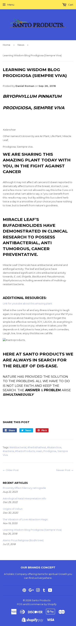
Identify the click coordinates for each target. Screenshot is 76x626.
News (21, 44)
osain (39, 451)
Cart (70, 4)
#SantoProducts (25, 451)
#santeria (8, 451)
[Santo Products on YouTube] (50, 590)
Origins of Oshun (13, 508)
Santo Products (41, 600)
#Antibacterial (17, 447)
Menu (10, 4)
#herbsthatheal (36, 447)
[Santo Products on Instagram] (38, 590)
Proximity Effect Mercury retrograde (24, 487)
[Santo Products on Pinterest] (24, 590)
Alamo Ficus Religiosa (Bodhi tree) (23, 540)
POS (20, 604)
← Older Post (11, 470)
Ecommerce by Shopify (42, 604)
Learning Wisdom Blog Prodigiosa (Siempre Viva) (32, 529)
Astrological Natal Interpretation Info (24, 498)
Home (6, 44)
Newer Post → (64, 470)
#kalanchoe (54, 447)
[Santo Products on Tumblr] (44, 590)
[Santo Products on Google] (31, 590)
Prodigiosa (49, 451)
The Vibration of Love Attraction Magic (25, 519)
